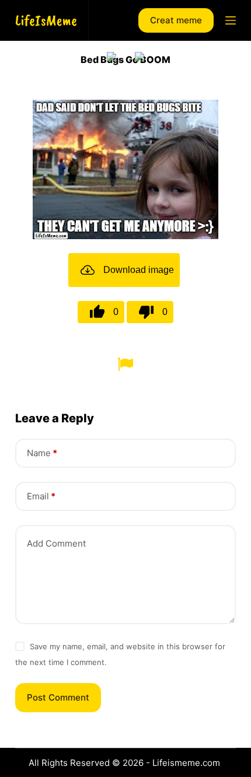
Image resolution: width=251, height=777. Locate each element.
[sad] (111, 56)
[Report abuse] (125, 363)
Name (42, 453)
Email (41, 496)
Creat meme (176, 20)
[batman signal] (139, 56)
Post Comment (58, 697)
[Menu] (230, 20)
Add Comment (56, 543)
